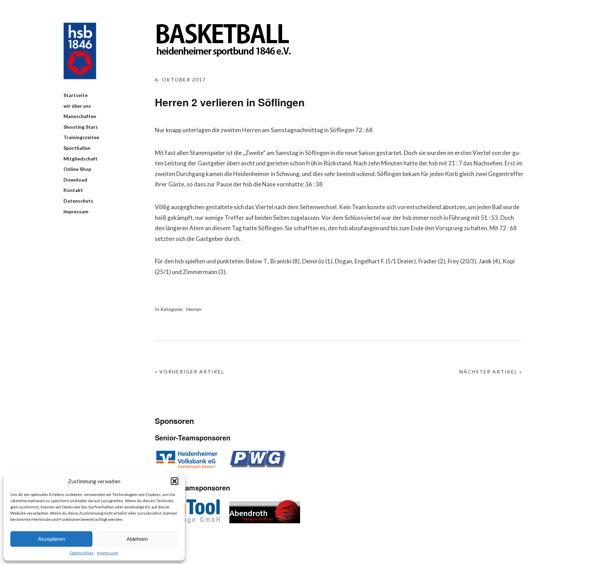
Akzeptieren (51, 539)
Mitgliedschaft (80, 159)
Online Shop (77, 169)
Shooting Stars (80, 127)
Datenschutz (81, 552)
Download (75, 180)
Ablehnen (137, 539)
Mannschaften (79, 116)
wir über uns (77, 106)
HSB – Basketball (79, 50)
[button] (174, 481)
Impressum (107, 552)
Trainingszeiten (81, 137)
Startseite (75, 95)
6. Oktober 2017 (180, 79)
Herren (193, 309)
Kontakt (73, 190)
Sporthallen (76, 148)
